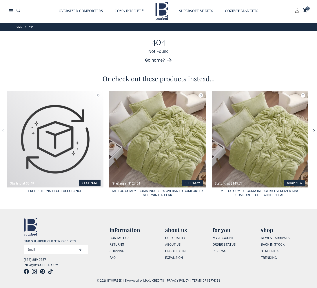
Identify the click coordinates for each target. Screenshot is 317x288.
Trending (269, 258)
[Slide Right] (314, 130)
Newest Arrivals (275, 238)
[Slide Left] (3, 130)
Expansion (174, 258)
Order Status (224, 244)
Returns (117, 244)
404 (31, 26)
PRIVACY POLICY (178, 280)
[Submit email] (80, 250)
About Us (173, 244)
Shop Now (89, 183)
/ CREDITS (157, 280)
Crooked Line (176, 251)
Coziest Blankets (241, 10)
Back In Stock (273, 244)
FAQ (113, 258)
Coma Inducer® (129, 10)
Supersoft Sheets (196, 10)
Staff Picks (270, 251)
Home (18, 26)
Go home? (155, 60)
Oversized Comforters (81, 10)
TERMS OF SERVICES (206, 280)
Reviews (219, 251)
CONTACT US (120, 238)
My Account (223, 238)
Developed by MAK (137, 280)
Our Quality (175, 238)
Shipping (117, 251)
